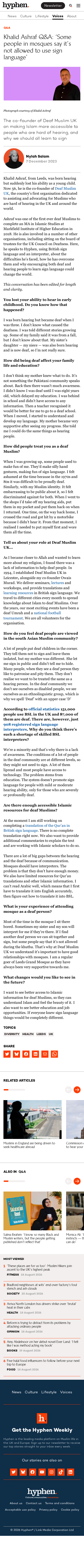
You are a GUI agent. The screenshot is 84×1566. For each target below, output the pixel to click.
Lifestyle (42, 16)
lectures (57, 583)
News (12, 16)
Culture (26, 16)
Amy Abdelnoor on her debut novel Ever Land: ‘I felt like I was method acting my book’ (43, 1343)
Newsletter (53, 6)
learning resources (18, 593)
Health (28, 1034)
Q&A (7, 28)
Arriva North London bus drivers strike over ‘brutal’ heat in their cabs (42, 1305)
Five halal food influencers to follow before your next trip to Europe (44, 1362)
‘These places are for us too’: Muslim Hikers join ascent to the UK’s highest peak (40, 1268)
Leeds (41, 1034)
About (71, 16)
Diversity (11, 1034)
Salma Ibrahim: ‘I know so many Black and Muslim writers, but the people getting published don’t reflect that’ (31, 1238)
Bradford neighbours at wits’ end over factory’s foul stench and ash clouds (42, 1286)
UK (51, 1034)
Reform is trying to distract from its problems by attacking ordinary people (39, 1324)
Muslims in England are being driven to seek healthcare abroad (29, 1145)
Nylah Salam (37, 157)
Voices (57, 16)
